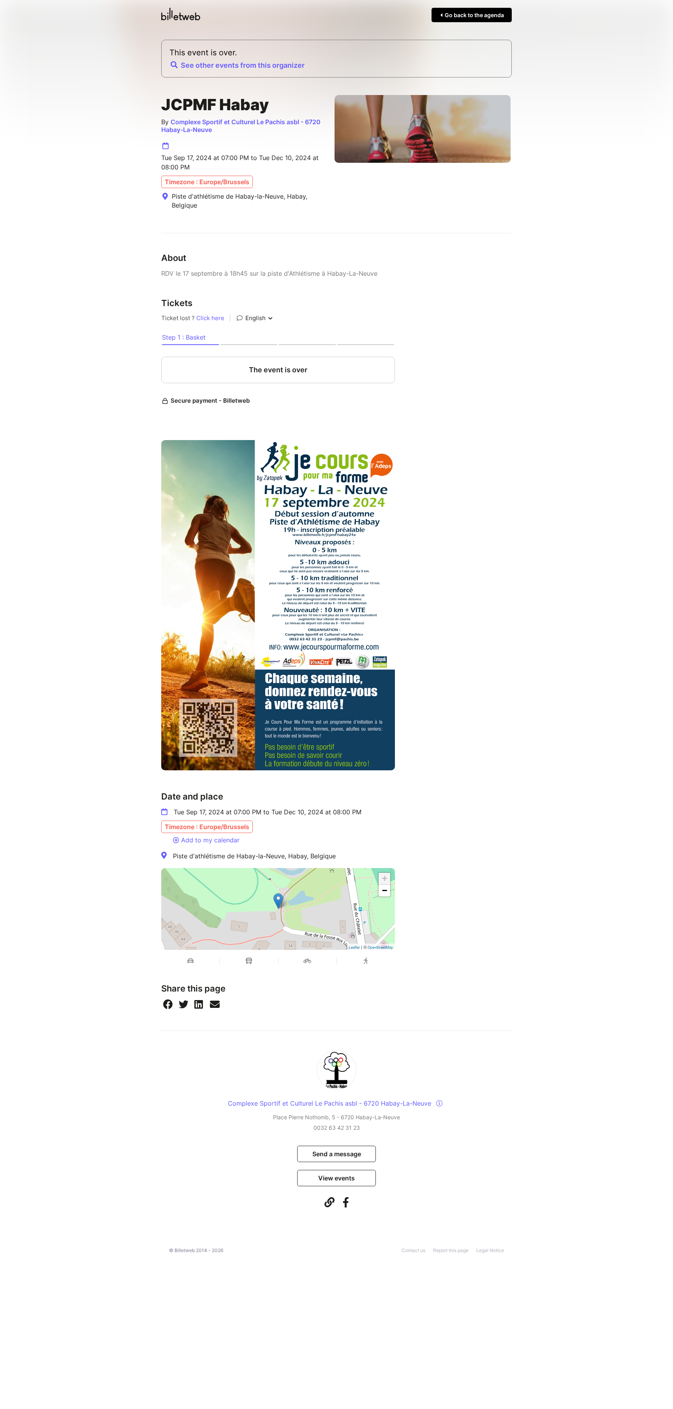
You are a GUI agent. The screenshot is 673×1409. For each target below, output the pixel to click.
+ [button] (384, 878)
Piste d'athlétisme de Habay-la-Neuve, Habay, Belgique (254, 856)
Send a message (336, 1154)
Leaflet (354, 947)
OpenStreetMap (380, 947)
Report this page (451, 1250)
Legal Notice (490, 1250)
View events (336, 1178)
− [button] (384, 890)
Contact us (413, 1250)
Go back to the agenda (474, 15)
